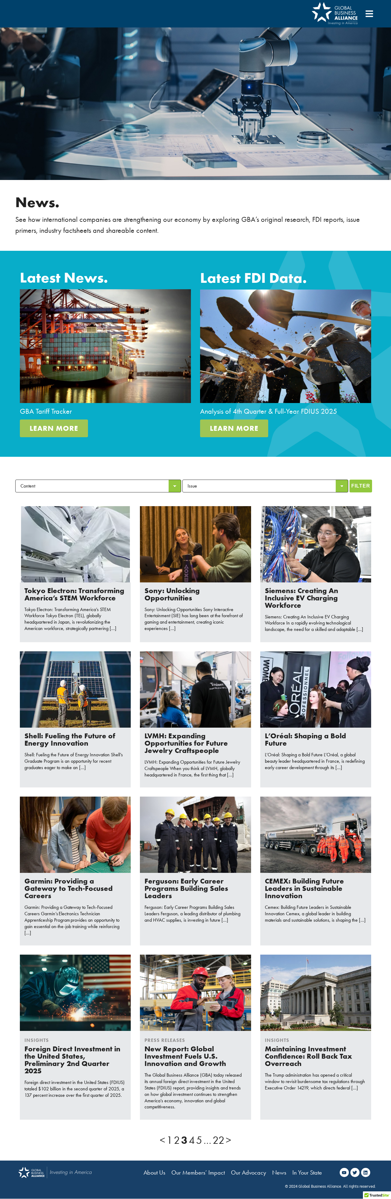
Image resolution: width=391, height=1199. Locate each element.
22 (219, 1140)
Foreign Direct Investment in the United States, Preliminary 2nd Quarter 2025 (72, 1059)
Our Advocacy (248, 1172)
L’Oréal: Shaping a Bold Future (305, 739)
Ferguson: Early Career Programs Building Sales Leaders (186, 888)
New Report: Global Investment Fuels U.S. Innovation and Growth (185, 1056)
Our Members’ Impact (198, 1172)
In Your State (307, 1172)
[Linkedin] (365, 1172)
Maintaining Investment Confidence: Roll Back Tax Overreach (308, 1056)
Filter (360, 485)
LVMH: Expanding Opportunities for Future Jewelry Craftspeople (186, 743)
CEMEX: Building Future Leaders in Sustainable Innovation (304, 888)
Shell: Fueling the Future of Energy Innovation (69, 739)
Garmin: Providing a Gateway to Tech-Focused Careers (68, 888)
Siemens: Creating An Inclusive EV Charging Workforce (301, 598)
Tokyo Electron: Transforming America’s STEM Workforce (74, 594)
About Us (154, 1172)
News (279, 1172)
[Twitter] (355, 1172)
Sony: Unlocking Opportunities (172, 594)
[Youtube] (344, 1172)
